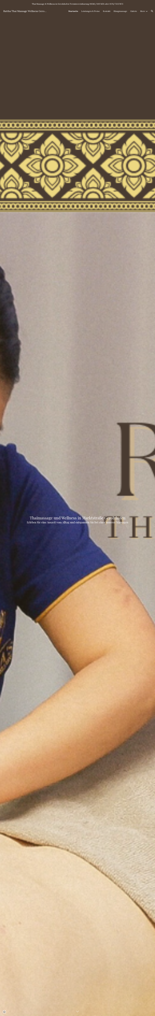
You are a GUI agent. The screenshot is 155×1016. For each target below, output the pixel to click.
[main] (77, 512)
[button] (152, 11)
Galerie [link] (133, 11)
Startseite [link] (73, 11)
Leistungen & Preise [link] (90, 11)
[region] (77, 4)
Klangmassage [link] (120, 11)
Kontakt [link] (106, 11)
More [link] (142, 11)
